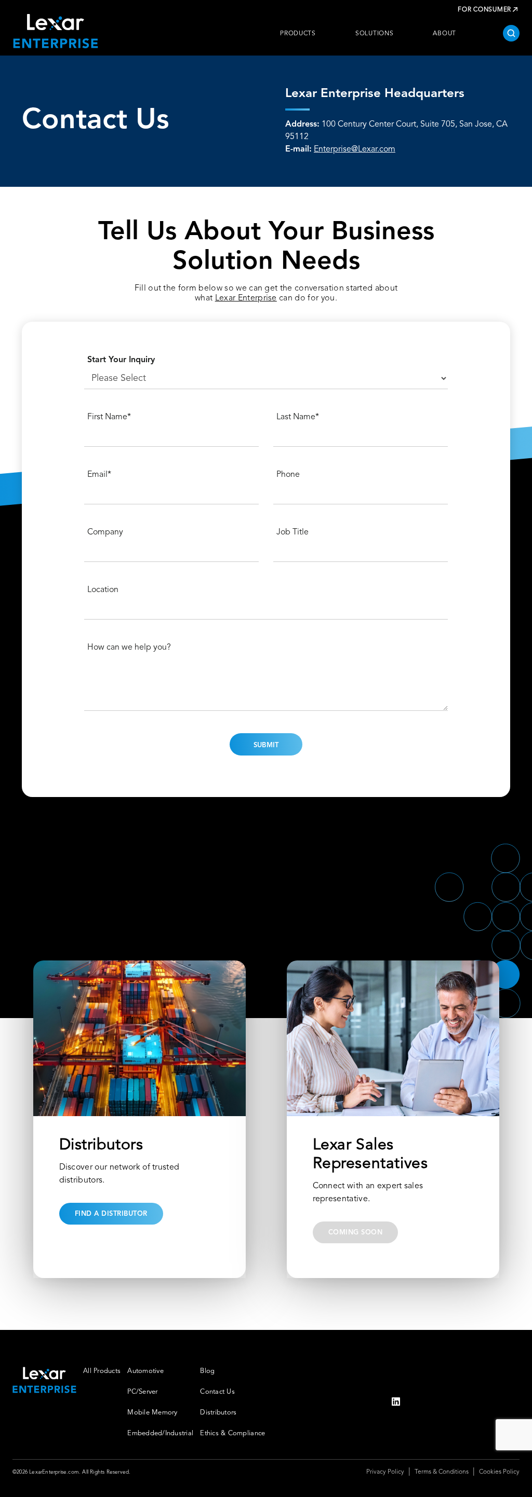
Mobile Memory (152, 1412)
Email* (99, 475)
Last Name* (297, 417)
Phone (288, 475)
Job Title (292, 532)
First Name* (109, 417)
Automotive (145, 1371)
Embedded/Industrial (160, 1433)
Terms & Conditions (442, 1472)
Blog (207, 1371)
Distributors (218, 1412)
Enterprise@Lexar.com (354, 149)
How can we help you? (129, 647)
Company (105, 532)
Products (298, 34)
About (444, 34)
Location (102, 590)
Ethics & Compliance (232, 1433)
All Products (102, 1371)
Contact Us (217, 1392)
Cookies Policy (499, 1472)
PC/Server (142, 1392)
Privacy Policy (385, 1472)
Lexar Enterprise (246, 298)
